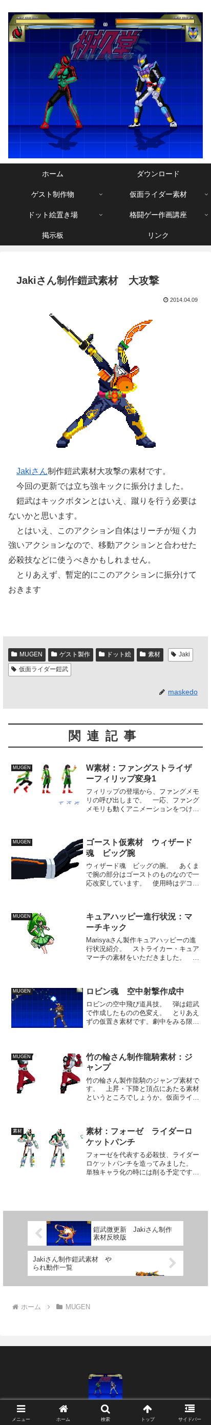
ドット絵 (119, 654)
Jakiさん (32, 471)
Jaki (184, 654)
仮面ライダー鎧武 (43, 669)
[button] (190, 1280)
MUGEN (31, 654)
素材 (154, 654)
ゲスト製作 (74, 654)
